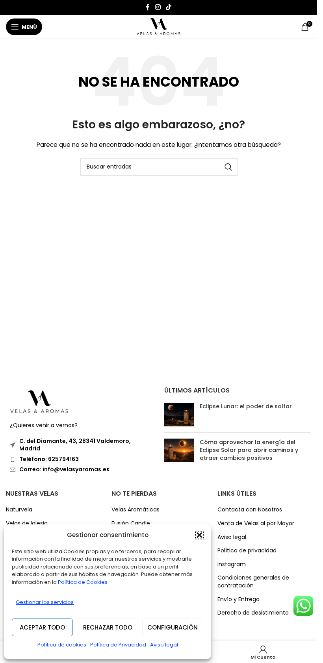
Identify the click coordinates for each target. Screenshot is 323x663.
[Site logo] (158, 26)
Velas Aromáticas (135, 509)
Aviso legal (164, 644)
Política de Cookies (83, 582)
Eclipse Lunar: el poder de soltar (246, 406)
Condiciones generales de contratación (253, 581)
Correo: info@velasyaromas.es (64, 469)
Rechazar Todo (107, 627)
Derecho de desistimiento (253, 613)
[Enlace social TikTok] (168, 7)
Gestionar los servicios (45, 602)
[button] (199, 535)
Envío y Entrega (238, 599)
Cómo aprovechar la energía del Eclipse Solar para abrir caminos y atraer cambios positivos (249, 449)
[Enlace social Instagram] (157, 7)
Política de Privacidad (118, 644)
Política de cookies (61, 644)
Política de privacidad (247, 550)
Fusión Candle (130, 523)
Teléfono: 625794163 (49, 459)
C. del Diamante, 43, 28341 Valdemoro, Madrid (75, 445)
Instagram (231, 564)
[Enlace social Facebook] (147, 7)
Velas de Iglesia (27, 523)
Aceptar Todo (42, 627)
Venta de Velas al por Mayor (255, 523)
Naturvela (19, 509)
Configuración (172, 627)
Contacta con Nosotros (249, 509)
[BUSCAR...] (228, 167)
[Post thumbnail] (179, 414)
